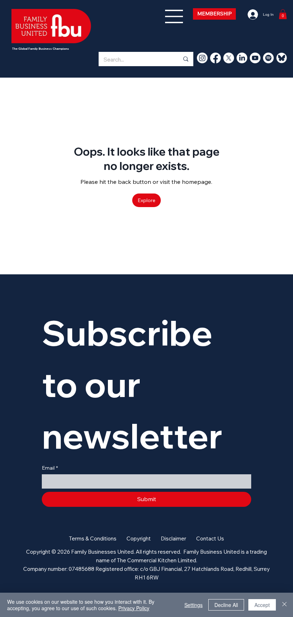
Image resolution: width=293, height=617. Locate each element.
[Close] (284, 604)
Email (50, 468)
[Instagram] (202, 58)
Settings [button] (193, 604)
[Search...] (185, 59)
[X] (228, 58)
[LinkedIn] (242, 58)
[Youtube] (255, 58)
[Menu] (174, 16)
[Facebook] (215, 58)
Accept (262, 604)
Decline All (226, 604)
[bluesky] (281, 58)
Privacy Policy (133, 608)
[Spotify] (268, 58)
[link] (283, 14)
